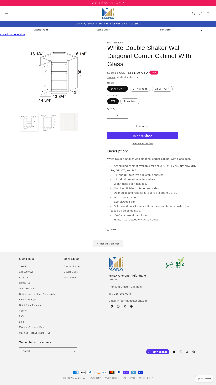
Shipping (111, 77)
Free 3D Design (27, 299)
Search (23, 266)
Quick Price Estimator (30, 305)
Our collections (27, 288)
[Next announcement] (210, 3)
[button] (6, 13)
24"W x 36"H (140, 88)
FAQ (21, 316)
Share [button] (113, 229)
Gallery (23, 310)
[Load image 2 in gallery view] (49, 122)
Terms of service (127, 378)
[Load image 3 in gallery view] (69, 122)
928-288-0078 (26, 272)
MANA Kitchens (78, 378)
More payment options (143, 143)
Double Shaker (71, 272)
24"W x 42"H (162, 88)
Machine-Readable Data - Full (34, 333)
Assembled (130, 101)
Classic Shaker (72, 266)
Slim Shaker (70, 277)
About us (23, 277)
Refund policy (95, 378)
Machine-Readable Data (31, 327)
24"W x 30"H (118, 88)
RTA (113, 101)
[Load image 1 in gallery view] (29, 122)
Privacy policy (111, 378)
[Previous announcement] (6, 3)
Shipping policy (146, 378)
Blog (21, 321)
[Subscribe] (73, 351)
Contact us (25, 283)
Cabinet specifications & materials (37, 294)
